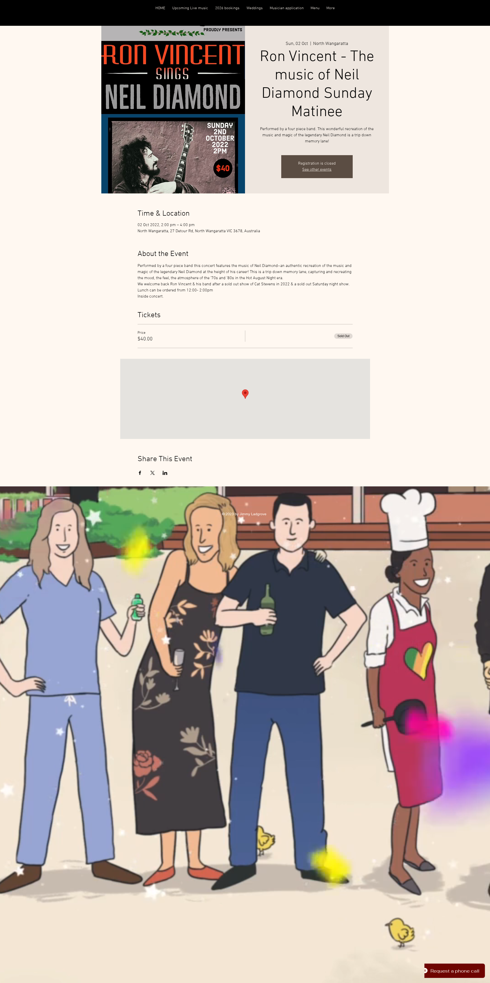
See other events (317, 169)
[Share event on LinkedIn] (165, 473)
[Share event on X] (152, 473)
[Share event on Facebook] (140, 473)
